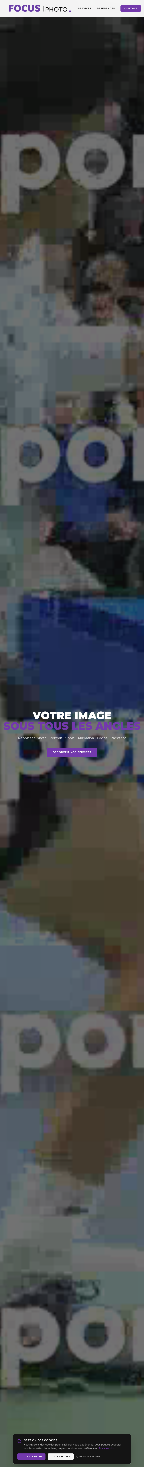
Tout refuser (60, 1456)
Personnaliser (89, 1456)
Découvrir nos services (72, 752)
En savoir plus (107, 1448)
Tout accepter (31, 1456)
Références (106, 8)
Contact (131, 8)
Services (84, 8)
